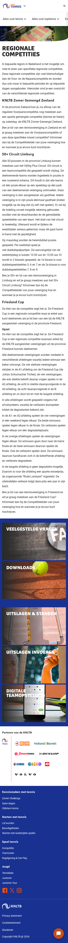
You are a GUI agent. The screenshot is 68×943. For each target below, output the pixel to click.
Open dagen (8, 803)
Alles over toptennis (44, 19)
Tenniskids (7, 873)
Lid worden (8, 823)
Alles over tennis (13, 19)
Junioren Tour (9, 882)
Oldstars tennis (10, 808)
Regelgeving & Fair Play (14, 858)
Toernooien (8, 853)
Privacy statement (12, 915)
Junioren (7, 878)
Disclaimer (7, 929)
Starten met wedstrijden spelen (18, 833)
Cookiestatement (11, 922)
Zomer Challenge (11, 798)
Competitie (8, 848)
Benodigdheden (10, 828)
